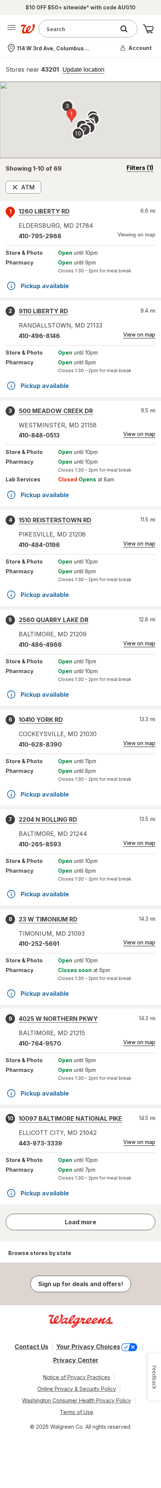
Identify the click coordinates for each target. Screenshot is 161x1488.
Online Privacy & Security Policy (76, 1389)
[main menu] (11, 28)
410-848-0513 (39, 435)
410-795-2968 (40, 236)
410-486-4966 (40, 644)
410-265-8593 (40, 844)
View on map (139, 334)
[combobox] (78, 28)
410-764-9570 (40, 1043)
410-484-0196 (39, 545)
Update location (83, 69)
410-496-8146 (39, 336)
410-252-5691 (39, 943)
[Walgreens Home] (28, 28)
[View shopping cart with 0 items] (148, 29)
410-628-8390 (40, 744)
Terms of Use (76, 1412)
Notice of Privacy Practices (76, 1377)
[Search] (127, 29)
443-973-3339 (40, 1143)
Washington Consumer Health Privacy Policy (76, 1400)
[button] (136, 48)
